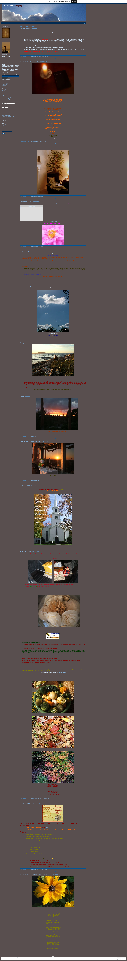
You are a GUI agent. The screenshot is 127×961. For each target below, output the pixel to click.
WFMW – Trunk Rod (25, 551)
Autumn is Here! (24, 680)
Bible (35, 141)
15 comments (33, 680)
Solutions (35, 589)
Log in (3, 125)
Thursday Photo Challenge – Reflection (30, 441)
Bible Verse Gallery (13, 23)
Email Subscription (5, 72)
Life (47, 56)
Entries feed (4, 126)
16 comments (35, 551)
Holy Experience (5, 84)
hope (37, 391)
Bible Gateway (4, 89)
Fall (40, 869)
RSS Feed (81, 23)
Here (46, 827)
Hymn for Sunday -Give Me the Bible (29, 61)
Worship (44, 141)
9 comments (34, 28)
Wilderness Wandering (48, 391)
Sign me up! (5, 77)
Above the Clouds (8, 6)
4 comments (36, 201)
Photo (40, 391)
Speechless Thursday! (6, 115)
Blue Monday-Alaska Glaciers (7, 114)
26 (4, 60)
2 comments (34, 485)
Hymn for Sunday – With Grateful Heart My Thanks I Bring (35, 874)
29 (8, 60)
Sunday (43, 950)
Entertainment (38, 246)
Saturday (42, 196)
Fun (4, 97)
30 (9, 60)
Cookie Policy (25, 958)
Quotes (43, 391)
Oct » (5, 61)
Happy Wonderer (58, 203)
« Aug (2, 61)
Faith (45, 56)
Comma (22, 396)
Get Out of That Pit (25, 28)
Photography (38, 480)
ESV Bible (3, 90)
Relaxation (39, 196)
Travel (11, 99)
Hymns (37, 141)
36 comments (37, 286)
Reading (35, 196)
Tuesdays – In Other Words (27, 594)
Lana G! (32, 56)
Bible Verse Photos (9, 95)
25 (3, 60)
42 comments (36, 803)
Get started (74, 1)
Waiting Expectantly (25, 485)
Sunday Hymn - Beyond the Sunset (8, 116)
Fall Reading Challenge (26, 803)
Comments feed (4, 127)
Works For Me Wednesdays (42, 589)
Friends (43, 869)
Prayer (19, 23)
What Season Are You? (26, 201)
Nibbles (3, 91)
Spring (42, 246)
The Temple (4, 85)
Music (42, 141)
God (35, 391)
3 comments (31, 146)
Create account (4, 124)
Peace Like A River (25, 251)
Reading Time (23, 146)
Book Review (36, 56)
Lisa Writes (45, 203)
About (7, 23)
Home (3, 23)
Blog (35, 246)
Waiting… (22, 343)
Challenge (42, 56)
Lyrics (40, 141)
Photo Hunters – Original (26, 286)
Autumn (35, 798)
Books (40, 56)
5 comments (43, 61)
